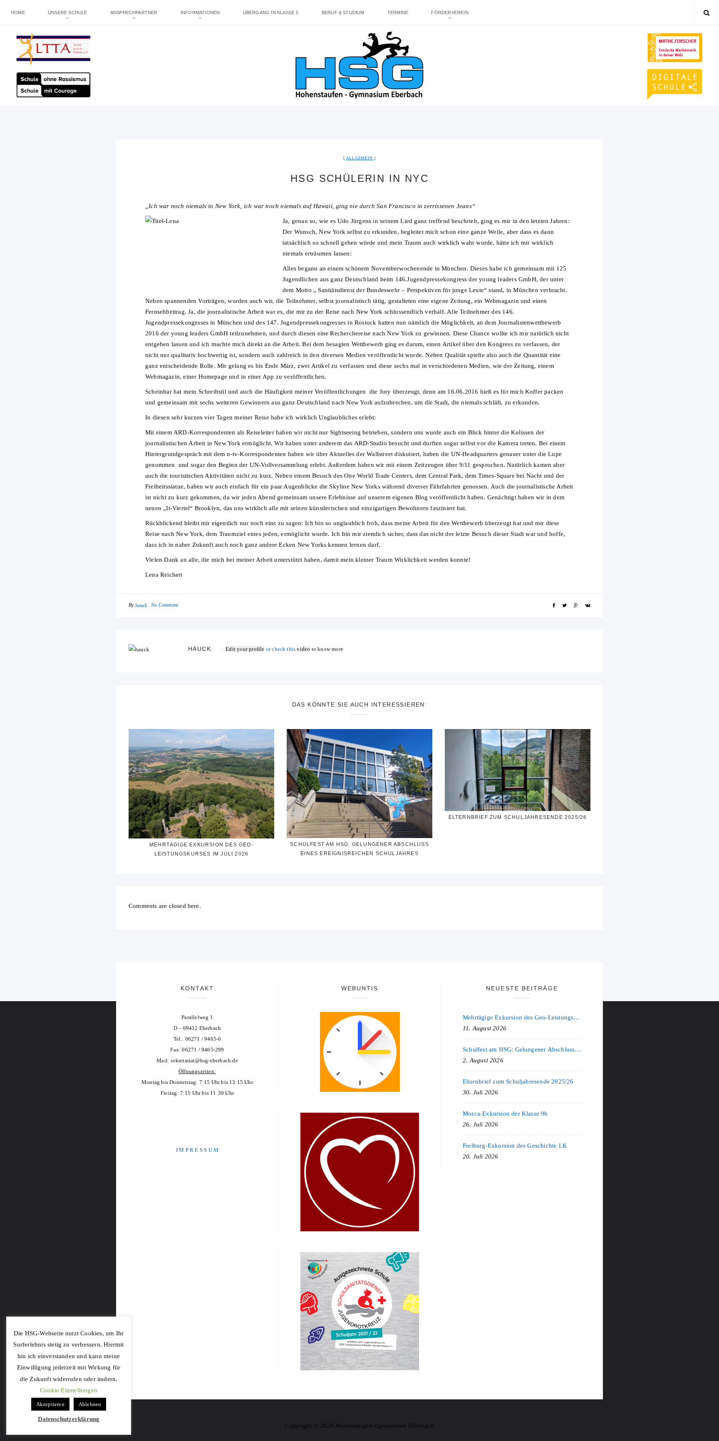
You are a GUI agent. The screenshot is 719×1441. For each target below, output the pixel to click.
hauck (141, 605)
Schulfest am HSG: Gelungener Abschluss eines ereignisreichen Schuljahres (522, 1049)
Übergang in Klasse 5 (271, 12)
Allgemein (359, 158)
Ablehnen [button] (90, 1404)
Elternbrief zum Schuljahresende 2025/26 (518, 817)
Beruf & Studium (343, 12)
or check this (261, 649)
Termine (397, 12)
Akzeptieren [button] (50, 1404)
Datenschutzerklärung (69, 1419)
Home (18, 12)
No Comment (164, 605)
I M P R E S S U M (197, 1150)
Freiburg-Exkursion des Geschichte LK (515, 1145)
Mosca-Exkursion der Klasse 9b (505, 1113)
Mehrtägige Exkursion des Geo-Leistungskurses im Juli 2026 (522, 1017)
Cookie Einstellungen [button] (68, 1390)
